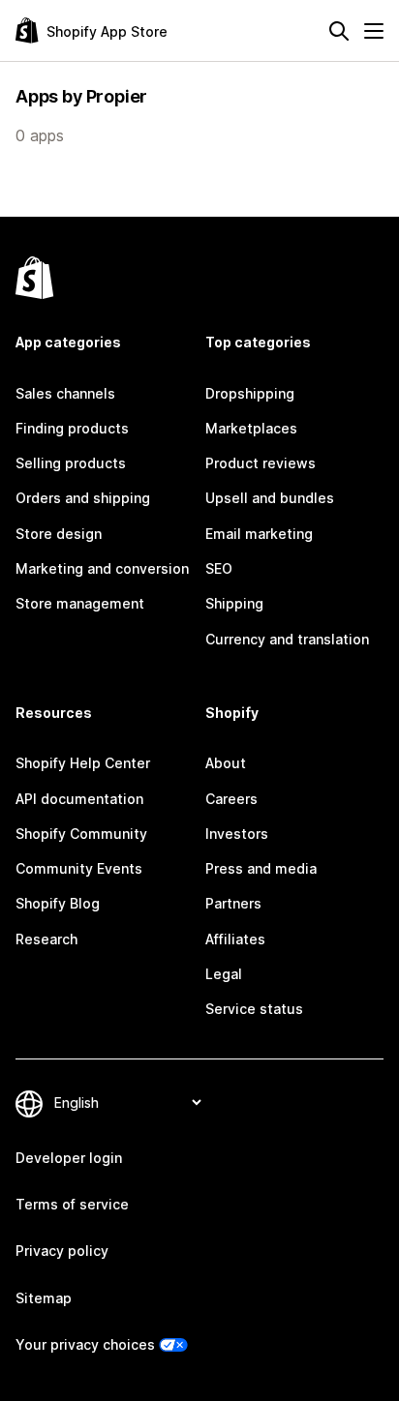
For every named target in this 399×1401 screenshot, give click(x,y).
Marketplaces (251, 428)
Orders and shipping (82, 498)
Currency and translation (287, 639)
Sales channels (65, 393)
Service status (254, 1008)
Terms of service (72, 1204)
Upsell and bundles (269, 498)
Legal (223, 974)
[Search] (339, 31)
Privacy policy (61, 1250)
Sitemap (43, 1298)
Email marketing (259, 533)
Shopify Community (81, 833)
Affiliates (235, 939)
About (225, 763)
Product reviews (260, 463)
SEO (218, 568)
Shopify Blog (57, 903)
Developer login (68, 1157)
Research (46, 939)
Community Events (78, 868)
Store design (58, 533)
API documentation (79, 798)
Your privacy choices (85, 1344)
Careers (231, 798)
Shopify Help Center (82, 763)
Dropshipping (249, 393)
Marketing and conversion (102, 568)
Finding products (72, 428)
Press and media (261, 868)
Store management (79, 603)
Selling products (70, 463)
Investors (236, 833)
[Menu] (374, 31)
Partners (233, 903)
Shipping (234, 603)
